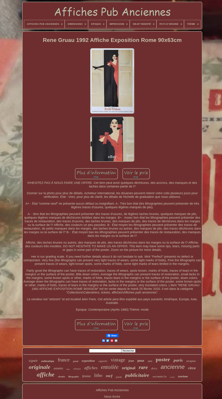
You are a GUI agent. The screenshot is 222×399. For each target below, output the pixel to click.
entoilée (109, 367)
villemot (77, 368)
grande (119, 377)
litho (98, 375)
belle (68, 369)
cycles (172, 377)
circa (192, 368)
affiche (45, 374)
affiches (90, 368)
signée (33, 360)
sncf (109, 376)
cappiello (102, 361)
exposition (88, 360)
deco (154, 368)
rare (143, 367)
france (64, 359)
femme (86, 376)
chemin (61, 376)
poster (163, 359)
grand (75, 361)
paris (178, 360)
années (58, 368)
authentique (47, 361)
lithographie (73, 376)
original (128, 368)
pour (140, 360)
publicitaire (137, 375)
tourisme (183, 376)
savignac (191, 360)
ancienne (173, 366)
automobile (159, 376)
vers (150, 361)
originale (39, 367)
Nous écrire (112, 396)
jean (131, 360)
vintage (118, 359)
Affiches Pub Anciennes (112, 390)
